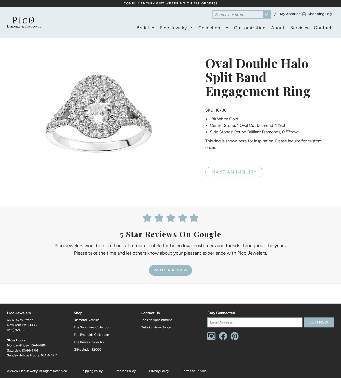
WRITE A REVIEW (170, 270)
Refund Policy (126, 371)
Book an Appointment (156, 320)
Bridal (143, 27)
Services (299, 27)
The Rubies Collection (90, 342)
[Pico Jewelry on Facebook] (223, 339)
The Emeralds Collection (91, 335)
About (278, 27)
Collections (211, 27)
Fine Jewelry (174, 27)
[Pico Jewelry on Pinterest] (235, 339)
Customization (250, 27)
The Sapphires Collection (92, 327)
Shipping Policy (91, 371)
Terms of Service (194, 371)
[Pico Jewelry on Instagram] (211, 339)
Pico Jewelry (28, 371)
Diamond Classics (87, 320)
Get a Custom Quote (156, 327)
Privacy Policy (159, 371)
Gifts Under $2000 (87, 350)
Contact (323, 27)
